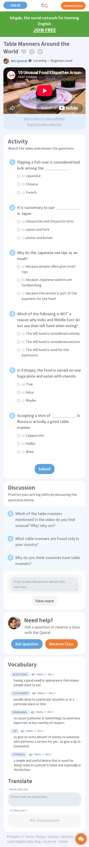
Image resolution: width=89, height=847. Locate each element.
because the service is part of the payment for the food (49, 296)
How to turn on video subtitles (44, 119)
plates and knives (37, 237)
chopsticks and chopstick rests (48, 221)
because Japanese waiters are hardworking (47, 282)
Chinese (30, 184)
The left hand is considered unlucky (51, 333)
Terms (30, 836)
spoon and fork (35, 229)
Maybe (29, 400)
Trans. (40, 674)
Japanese (31, 175)
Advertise (67, 836)
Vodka (28, 443)
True (27, 384)
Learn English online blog (24, 841)
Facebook (49, 841)
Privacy (41, 836)
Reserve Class (61, 644)
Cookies (53, 836)
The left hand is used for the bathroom (45, 352)
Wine (28, 451)
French (29, 192)
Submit (44, 468)
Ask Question (27, 644)
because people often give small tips (49, 269)
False (28, 392)
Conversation (73, 6)
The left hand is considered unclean (51, 341)
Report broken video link (44, 124)
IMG (50, 674)
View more (44, 600)
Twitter (63, 841)
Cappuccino (33, 435)
